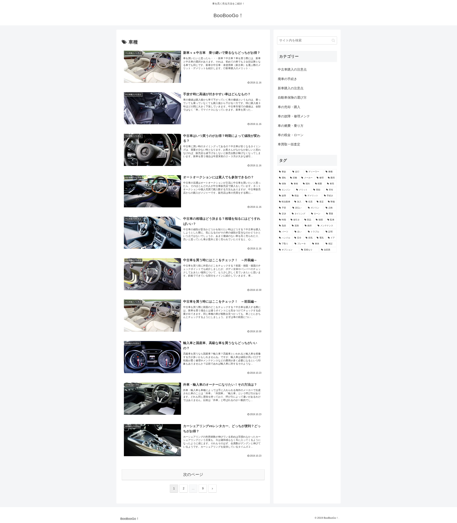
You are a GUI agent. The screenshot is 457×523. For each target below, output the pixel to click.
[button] (333, 40)
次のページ (193, 474)
